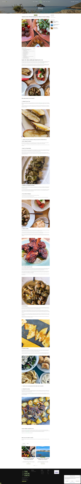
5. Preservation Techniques (25, 53)
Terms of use (42, 473)
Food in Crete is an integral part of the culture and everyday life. (28, 56)
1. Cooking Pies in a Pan (25, 50)
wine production (39, 153)
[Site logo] (40, 1)
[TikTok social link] (72, 1)
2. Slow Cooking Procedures (25, 51)
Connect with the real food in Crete (26, 57)
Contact (48, 473)
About (48, 471)
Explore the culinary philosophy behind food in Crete (26, 49)
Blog (47, 472)
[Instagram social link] (71, 1)
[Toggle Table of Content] (34, 48)
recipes (29, 353)
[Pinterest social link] (73, 1)
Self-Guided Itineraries (33, 471)
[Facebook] (23, 481)
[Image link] (26, 473)
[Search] (2, 1)
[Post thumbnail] (52, 22)
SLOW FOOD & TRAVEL (53, 17)
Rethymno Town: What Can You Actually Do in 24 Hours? (56, 25)
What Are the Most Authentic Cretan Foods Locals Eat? (56, 22)
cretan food (23, 443)
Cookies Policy (71, 482)
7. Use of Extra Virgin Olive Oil (25, 54)
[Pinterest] (25, 481)
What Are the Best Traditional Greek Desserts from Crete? (56, 28)
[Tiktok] (24, 481)
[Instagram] (22, 481)
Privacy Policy (73, 482)
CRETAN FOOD (52, 16)
